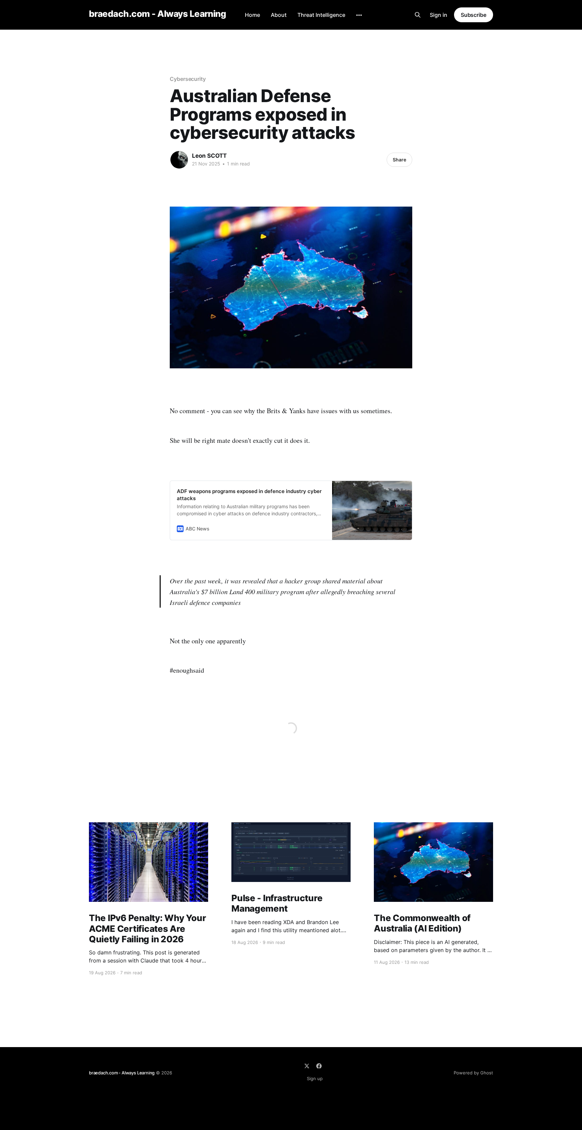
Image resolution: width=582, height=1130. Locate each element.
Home (252, 14)
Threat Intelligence (321, 14)
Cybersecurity (188, 78)
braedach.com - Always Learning (157, 14)
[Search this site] (417, 14)
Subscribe (473, 14)
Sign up (315, 1078)
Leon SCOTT (209, 155)
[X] (307, 1066)
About (279, 14)
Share (399, 159)
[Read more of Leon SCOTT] (179, 159)
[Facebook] (319, 1066)
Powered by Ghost (473, 1072)
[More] (359, 15)
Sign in (438, 14)
